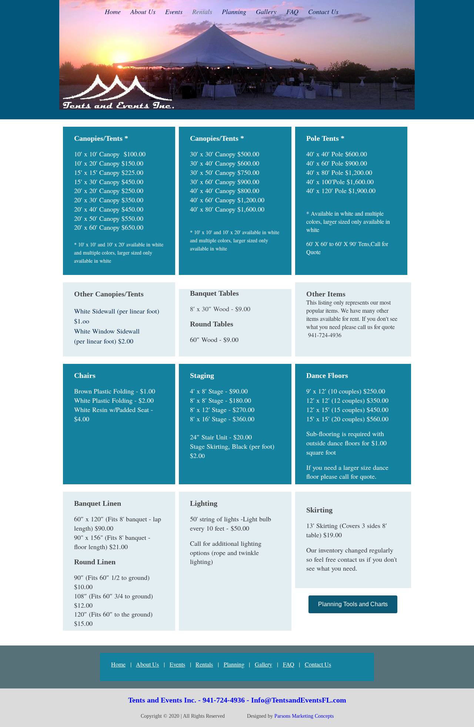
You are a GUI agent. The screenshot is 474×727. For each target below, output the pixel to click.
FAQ (288, 664)
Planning (234, 664)
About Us (147, 664)
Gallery (263, 664)
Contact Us (318, 664)
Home (118, 664)
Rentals (204, 664)
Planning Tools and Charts (353, 604)
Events (177, 664)
